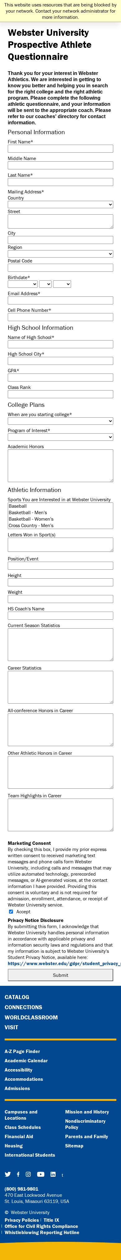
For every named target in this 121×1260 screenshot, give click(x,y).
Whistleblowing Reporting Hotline (42, 1232)
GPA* (13, 370)
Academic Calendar (26, 1060)
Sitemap (74, 1145)
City (12, 233)
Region (15, 247)
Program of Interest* (29, 430)
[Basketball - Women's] (60, 519)
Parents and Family (86, 1136)
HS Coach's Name (26, 608)
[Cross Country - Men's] (60, 525)
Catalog (17, 997)
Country (16, 198)
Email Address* (24, 293)
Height (14, 575)
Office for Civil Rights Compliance (41, 1226)
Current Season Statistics (34, 625)
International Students (30, 1155)
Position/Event (23, 559)
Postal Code (20, 261)
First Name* (20, 141)
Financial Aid (19, 1136)
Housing (14, 1145)
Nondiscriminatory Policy (85, 1124)
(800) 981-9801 (21, 1189)
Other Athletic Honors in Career (40, 753)
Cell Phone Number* (29, 310)
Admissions (17, 1088)
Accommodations (24, 1079)
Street (14, 211)
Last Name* (20, 175)
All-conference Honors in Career (40, 710)
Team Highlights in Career (34, 795)
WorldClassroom (31, 1017)
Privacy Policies (22, 1220)
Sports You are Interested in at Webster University (59, 499)
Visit (11, 1027)
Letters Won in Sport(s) (32, 534)
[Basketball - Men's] (60, 512)
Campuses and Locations (21, 1115)
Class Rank (19, 387)
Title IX (51, 1220)
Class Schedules (23, 1127)
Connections (23, 1007)
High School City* (26, 354)
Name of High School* (31, 337)
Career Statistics (24, 668)
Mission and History (87, 1112)
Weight (15, 592)
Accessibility (18, 1070)
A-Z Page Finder (22, 1051)
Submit (60, 975)
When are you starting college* (40, 414)
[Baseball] (60, 506)
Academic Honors (26, 446)
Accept (23, 911)
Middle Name (22, 158)
